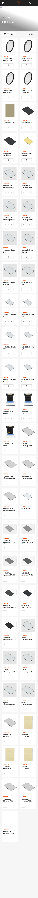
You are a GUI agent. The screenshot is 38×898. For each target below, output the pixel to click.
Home (3, 17)
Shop (8, 17)
